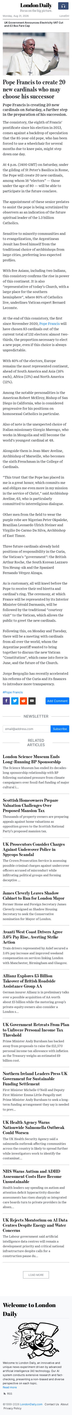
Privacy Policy (12, 1408)
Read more (10, 1387)
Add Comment (57, 701)
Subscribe (60, 729)
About (64, 1404)
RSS (9, 1393)
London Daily (36, 5)
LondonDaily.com (31, 1404)
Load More (36, 1274)
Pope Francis (49, 324)
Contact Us (52, 1404)
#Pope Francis (13, 692)
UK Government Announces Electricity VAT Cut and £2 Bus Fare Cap (33, 24)
